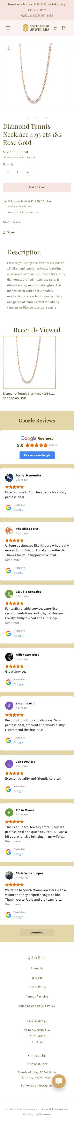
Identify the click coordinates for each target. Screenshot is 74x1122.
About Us (37, 968)
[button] (8, 28)
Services (37, 978)
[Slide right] (46, 117)
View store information (23, 212)
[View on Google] (9, 478)
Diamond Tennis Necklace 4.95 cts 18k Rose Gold (29, 394)
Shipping (7, 157)
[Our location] (55, 28)
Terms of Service (37, 997)
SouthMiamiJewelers (25, 1109)
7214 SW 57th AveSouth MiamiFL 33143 (37, 1036)
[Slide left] (27, 117)
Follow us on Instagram (37, 1086)
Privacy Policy (37, 987)
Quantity (8, 164)
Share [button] (11, 232)
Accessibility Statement (55, 1109)
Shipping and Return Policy (37, 1006)
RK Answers (45, 1114)
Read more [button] (13, 560)
